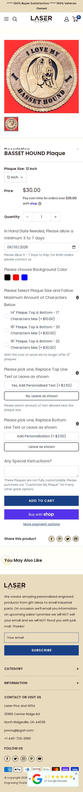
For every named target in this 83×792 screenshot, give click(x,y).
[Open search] (15, 19)
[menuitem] (11, 124)
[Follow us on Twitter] (15, 758)
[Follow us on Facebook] (7, 758)
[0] (75, 19)
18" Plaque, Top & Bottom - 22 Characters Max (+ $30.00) (35, 344)
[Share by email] (76, 539)
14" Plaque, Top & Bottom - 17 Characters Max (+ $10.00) (35, 315)
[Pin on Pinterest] (60, 539)
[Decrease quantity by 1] (27, 216)
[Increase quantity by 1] (55, 216)
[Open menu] (6, 19)
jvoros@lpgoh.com (19, 730)
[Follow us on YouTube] (40, 758)
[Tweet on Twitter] (68, 539)
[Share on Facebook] (51, 539)
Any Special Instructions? (28, 461)
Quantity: (12, 217)
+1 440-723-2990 (17, 738)
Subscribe (41, 650)
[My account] (66, 19)
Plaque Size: (20, 169)
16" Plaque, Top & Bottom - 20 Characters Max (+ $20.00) (35, 330)
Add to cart (41, 500)
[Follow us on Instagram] (23, 758)
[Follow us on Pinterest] (31, 758)
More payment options (41, 524)
